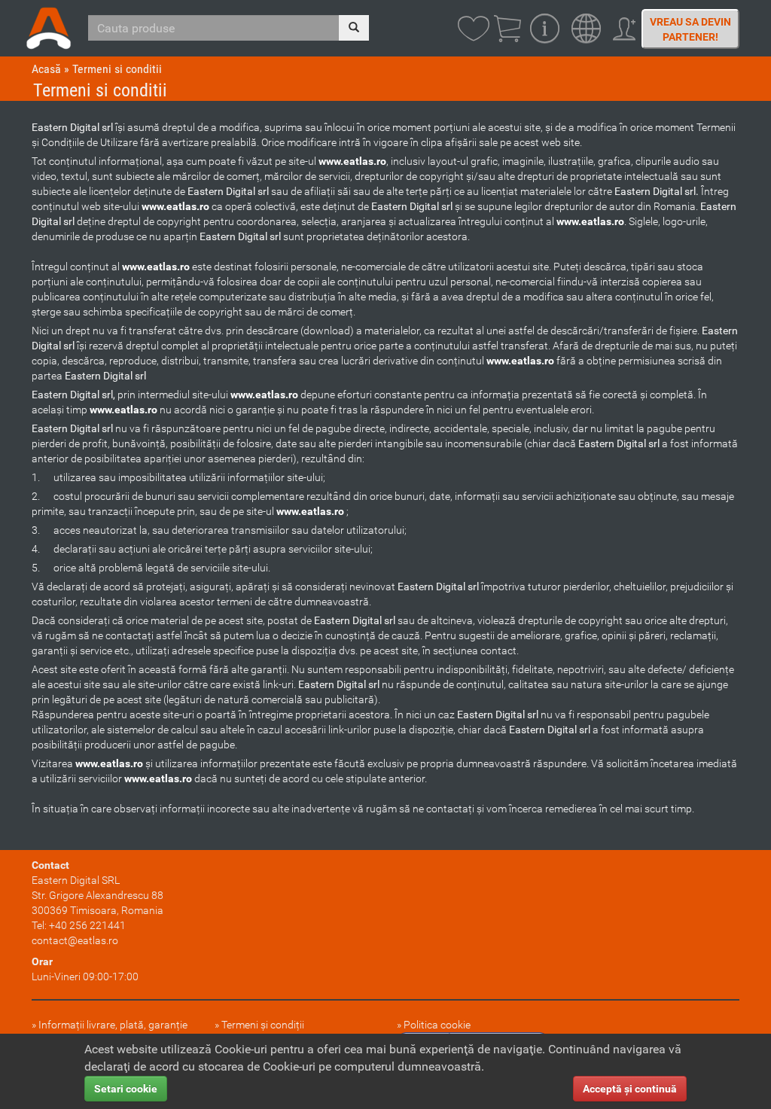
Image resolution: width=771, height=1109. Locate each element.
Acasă (46, 69)
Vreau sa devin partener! (690, 29)
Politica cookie (437, 1025)
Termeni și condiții (262, 1025)
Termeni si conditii (117, 69)
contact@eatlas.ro (75, 940)
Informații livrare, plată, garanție (112, 1025)
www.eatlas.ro (352, 161)
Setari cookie (125, 1089)
